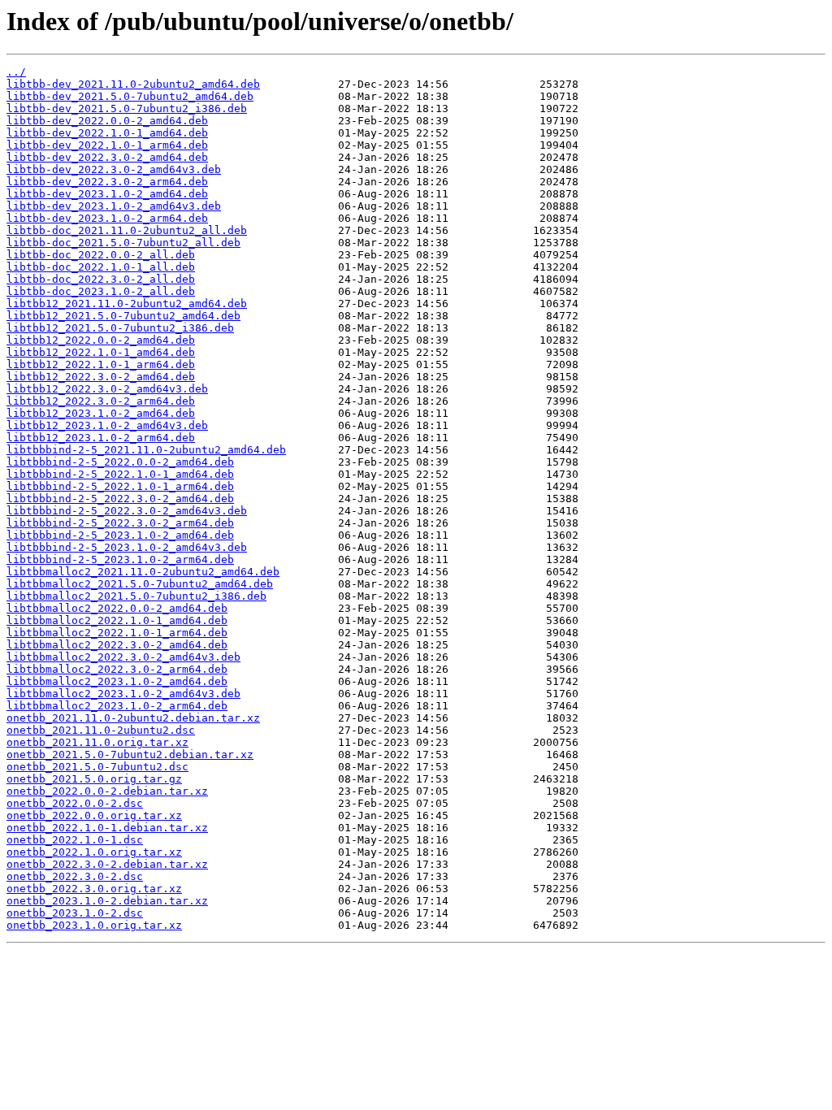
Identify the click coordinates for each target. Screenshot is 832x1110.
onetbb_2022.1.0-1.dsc (74, 840)
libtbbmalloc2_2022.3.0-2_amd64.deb (117, 645)
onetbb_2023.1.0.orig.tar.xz (94, 925)
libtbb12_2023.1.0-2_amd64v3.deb (107, 425)
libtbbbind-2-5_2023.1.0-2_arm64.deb (120, 559)
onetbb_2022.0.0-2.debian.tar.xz (107, 791)
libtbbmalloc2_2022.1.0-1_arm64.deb (117, 633)
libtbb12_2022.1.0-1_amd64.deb (100, 352)
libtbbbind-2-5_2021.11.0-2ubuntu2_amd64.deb (146, 450)
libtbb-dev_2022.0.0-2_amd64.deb (107, 121)
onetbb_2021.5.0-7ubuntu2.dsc (97, 767)
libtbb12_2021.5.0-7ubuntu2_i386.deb (120, 328)
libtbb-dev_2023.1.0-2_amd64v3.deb (113, 206)
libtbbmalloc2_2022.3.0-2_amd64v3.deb (123, 657)
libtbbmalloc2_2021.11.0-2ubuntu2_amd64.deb (143, 572)
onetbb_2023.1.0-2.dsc (74, 913)
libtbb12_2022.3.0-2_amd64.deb (100, 377)
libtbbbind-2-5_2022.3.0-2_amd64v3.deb (126, 511)
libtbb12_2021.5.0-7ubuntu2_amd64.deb (123, 316)
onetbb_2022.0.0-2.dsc (74, 803)
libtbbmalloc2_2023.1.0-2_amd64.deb (117, 681)
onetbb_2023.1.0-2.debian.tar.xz (107, 901)
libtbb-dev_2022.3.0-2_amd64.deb (107, 157)
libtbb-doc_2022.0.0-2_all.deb (100, 255)
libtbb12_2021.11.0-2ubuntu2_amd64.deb (126, 303)
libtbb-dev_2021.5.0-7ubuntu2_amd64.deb (130, 96)
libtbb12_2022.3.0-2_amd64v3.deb (107, 389)
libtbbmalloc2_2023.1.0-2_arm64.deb (117, 706)
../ (16, 72)
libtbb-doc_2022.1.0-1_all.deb (100, 267)
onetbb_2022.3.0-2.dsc (74, 876)
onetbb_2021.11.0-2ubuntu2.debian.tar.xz (133, 718)
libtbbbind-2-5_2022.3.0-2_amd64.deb (120, 498)
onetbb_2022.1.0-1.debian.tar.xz (107, 828)
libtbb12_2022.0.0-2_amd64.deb (100, 340)
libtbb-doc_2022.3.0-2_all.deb (100, 279)
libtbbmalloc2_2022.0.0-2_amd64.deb (117, 608)
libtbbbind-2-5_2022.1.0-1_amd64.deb (120, 474)
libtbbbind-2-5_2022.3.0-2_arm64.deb (120, 523)
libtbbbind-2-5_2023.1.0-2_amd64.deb (120, 535)
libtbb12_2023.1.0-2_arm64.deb (100, 437)
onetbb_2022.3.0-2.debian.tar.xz (107, 864)
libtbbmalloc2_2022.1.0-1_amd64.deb (117, 620)
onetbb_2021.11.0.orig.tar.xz (97, 742)
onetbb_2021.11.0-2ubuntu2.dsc (100, 730)
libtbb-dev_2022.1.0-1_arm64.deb (107, 145)
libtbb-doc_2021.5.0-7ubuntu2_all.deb (123, 242)
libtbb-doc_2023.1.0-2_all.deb (100, 291)
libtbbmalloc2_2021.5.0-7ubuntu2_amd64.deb (139, 584)
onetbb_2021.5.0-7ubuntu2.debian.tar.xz (130, 754)
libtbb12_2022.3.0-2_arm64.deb (100, 401)
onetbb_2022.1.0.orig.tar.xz (94, 852)
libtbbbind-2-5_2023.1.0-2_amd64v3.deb (126, 547)
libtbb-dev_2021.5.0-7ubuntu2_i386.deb (126, 108)
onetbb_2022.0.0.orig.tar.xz (94, 815)
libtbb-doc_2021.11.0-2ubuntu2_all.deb (126, 230)
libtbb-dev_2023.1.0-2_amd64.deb (107, 194)
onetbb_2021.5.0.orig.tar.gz (94, 779)
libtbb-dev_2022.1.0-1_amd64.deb (107, 133)
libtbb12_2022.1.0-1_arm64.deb (100, 364)
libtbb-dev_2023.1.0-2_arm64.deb (107, 218)
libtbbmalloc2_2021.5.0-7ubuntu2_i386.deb (136, 596)
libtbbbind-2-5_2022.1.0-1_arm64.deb (120, 486)
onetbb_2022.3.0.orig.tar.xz (94, 888)
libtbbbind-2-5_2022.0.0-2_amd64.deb (120, 462)
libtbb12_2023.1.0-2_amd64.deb (100, 413)
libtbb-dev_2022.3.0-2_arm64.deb (107, 182)
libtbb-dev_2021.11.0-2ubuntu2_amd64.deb (133, 84)
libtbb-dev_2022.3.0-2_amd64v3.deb (113, 169)
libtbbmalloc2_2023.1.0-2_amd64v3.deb (123, 693)
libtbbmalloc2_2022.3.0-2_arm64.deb (117, 669)
